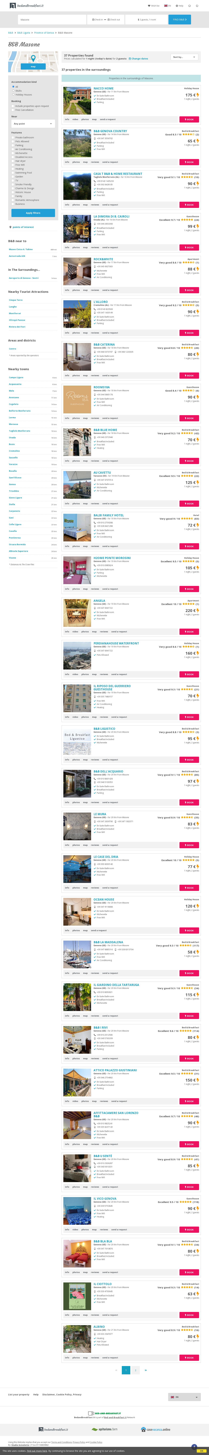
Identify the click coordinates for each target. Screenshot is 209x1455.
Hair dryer (20, 160)
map (33, 66)
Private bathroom (24, 137)
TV (16, 180)
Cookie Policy (96, 1442)
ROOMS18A (102, 387)
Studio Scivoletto (20, 1445)
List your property (18, 1394)
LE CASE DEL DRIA (106, 857)
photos (85, 119)
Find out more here (37, 1450)
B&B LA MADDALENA (108, 942)
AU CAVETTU (102, 472)
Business (20, 203)
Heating (19, 168)
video (75, 119)
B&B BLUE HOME (105, 430)
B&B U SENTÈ (103, 1156)
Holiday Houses (23, 94)
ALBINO (99, 1327)
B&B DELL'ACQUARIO (108, 771)
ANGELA (99, 601)
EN (169, 5)
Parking (19, 145)
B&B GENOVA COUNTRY (110, 131)
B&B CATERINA (104, 344)
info (67, 119)
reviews (95, 162)
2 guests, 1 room (148, 19)
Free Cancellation (24, 109)
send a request (108, 119)
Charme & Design (24, 188)
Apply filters (33, 212)
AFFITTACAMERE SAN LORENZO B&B (116, 1114)
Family (18, 196)
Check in (99, 19)
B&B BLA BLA (103, 1241)
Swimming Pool (23, 172)
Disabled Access (23, 157)
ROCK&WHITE (103, 259)
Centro (12, 348)
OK (201, 1450)
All (16, 86)
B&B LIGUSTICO (104, 729)
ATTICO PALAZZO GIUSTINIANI (115, 1070)
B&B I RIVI (101, 1027)
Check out (115, 19)
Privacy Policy (79, 1442)
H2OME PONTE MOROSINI (112, 558)
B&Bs (18, 90)
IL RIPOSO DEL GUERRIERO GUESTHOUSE (112, 687)
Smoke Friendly (23, 184)
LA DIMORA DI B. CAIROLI (111, 216)
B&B (10, 32)
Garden (19, 176)
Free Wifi (20, 164)
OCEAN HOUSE (104, 899)
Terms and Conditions (61, 1442)
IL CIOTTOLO (103, 1284)
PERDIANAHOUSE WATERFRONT (116, 643)
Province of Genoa (44, 32)
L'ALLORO (101, 302)
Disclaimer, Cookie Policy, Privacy (61, 1394)
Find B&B (178, 19)
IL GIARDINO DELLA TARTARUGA (116, 985)
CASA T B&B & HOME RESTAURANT (118, 174)
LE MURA (100, 814)
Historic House (23, 192)
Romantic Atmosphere (27, 200)
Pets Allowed (22, 141)
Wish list (155, 5)
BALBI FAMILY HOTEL (109, 515)
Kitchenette (21, 153)
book (190, 119)
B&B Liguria (23, 32)
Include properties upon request (32, 106)
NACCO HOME (103, 88)
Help (181, 5)
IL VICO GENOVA (105, 1198)
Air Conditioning (23, 149)
